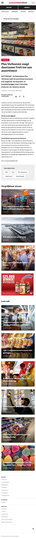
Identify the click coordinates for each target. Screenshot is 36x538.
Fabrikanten (15, 11)
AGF (6, 172)
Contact (3, 511)
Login (33, 2)
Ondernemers (5, 11)
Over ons (3, 508)
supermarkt (8, 176)
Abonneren (4, 516)
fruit (13, 172)
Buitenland (4, 493)
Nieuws (9, 7)
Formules (23, 11)
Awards (27, 7)
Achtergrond (5, 495)
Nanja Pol (4, 90)
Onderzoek (4, 490)
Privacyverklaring (6, 522)
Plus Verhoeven (22, 172)
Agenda (3, 502)
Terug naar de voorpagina (11, 18)
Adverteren (4, 514)
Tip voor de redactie (6, 519)
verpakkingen (20, 176)
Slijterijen (31, 11)
